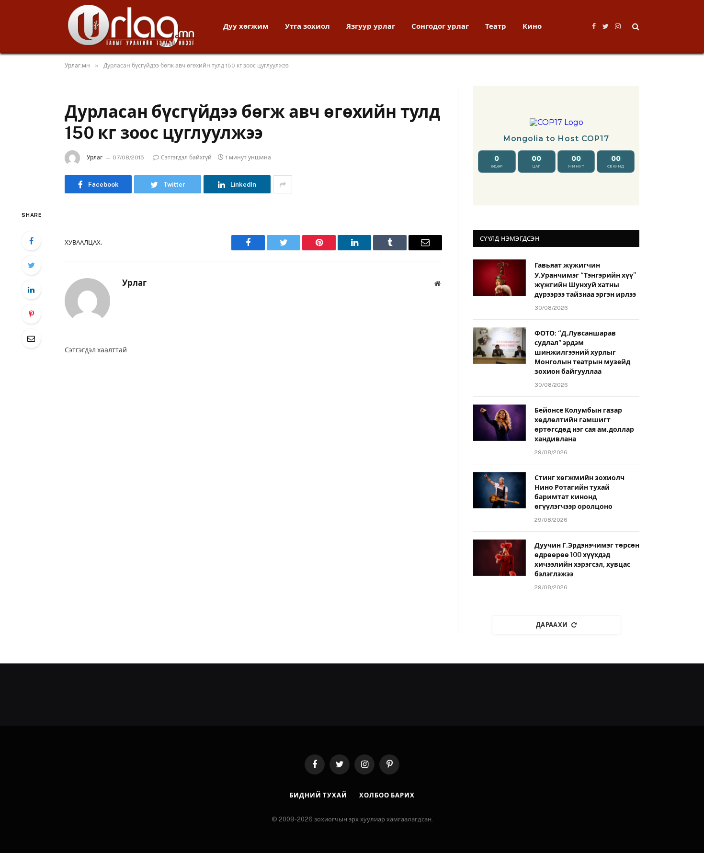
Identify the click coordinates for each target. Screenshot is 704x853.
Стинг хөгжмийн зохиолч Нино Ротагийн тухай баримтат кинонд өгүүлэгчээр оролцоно (579, 492)
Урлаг (94, 157)
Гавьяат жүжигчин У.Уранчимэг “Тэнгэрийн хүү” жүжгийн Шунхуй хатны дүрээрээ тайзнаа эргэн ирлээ (585, 279)
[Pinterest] (31, 314)
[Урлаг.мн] (131, 26)
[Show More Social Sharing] (282, 184)
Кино (532, 26)
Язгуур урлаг (370, 26)
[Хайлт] (634, 26)
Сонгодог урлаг (440, 26)
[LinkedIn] (31, 289)
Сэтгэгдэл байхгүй (186, 157)
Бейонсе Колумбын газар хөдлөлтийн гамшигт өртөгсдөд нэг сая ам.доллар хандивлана (584, 424)
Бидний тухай (318, 795)
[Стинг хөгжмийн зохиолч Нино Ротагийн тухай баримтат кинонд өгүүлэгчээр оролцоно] (499, 490)
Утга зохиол (307, 26)
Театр (495, 26)
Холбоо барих (387, 795)
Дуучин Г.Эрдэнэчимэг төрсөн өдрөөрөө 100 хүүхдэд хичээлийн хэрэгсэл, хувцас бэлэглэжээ (586, 559)
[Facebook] (31, 240)
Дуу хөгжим (246, 26)
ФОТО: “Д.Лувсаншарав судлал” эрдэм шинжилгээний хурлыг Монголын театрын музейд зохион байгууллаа (582, 352)
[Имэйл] (31, 338)
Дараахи (552, 625)
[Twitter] (31, 265)
